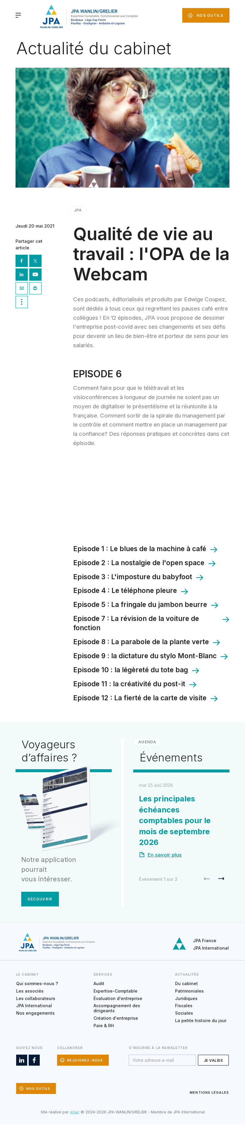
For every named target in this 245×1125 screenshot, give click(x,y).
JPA (78, 210)
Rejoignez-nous (85, 1060)
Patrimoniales (189, 990)
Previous (207, 878)
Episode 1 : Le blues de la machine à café (139, 549)
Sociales (184, 1013)
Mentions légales (209, 1092)
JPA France (204, 940)
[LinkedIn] (22, 275)
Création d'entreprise (116, 1018)
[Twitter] (36, 261)
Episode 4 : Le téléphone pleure (125, 590)
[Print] (36, 289)
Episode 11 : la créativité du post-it (129, 684)
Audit (99, 983)
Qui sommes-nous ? (37, 983)
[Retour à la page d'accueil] (88, 16)
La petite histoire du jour (200, 1020)
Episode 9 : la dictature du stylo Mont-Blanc (145, 656)
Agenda (147, 742)
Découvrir (40, 899)
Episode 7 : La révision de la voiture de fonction (136, 623)
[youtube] (36, 275)
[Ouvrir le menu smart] (18, 15)
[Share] (22, 303)
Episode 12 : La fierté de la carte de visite (139, 698)
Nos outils (210, 15)
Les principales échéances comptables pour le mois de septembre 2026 (175, 820)
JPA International (211, 948)
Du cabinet (186, 983)
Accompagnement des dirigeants (117, 1008)
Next (221, 878)
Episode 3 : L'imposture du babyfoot (132, 577)
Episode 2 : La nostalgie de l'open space (138, 563)
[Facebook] (22, 261)
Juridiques (186, 998)
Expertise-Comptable (115, 990)
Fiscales (183, 1005)
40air (74, 1111)
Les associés (30, 990)
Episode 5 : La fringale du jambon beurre (140, 604)
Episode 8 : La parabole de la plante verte (141, 642)
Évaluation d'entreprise (118, 998)
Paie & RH (104, 1025)
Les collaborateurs (35, 998)
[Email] (22, 289)
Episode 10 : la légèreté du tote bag (130, 670)
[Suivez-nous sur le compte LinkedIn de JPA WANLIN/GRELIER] (21, 1060)
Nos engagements (35, 1013)
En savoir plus (165, 855)
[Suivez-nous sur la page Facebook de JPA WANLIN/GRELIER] (34, 1060)
